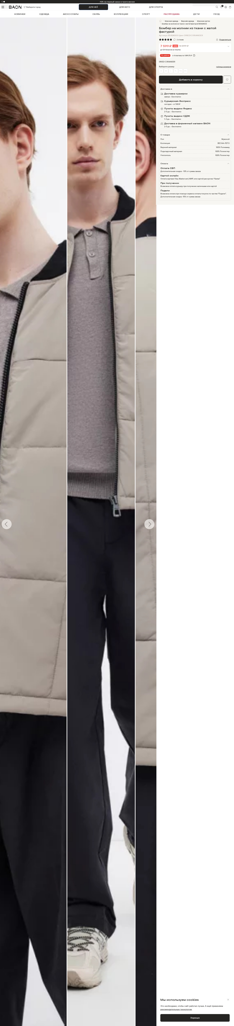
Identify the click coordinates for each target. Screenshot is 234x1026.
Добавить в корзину (191, 79)
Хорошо (195, 1017)
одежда (44, 14)
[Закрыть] (228, 999)
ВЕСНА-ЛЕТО (224, 143)
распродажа (171, 14)
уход (216, 14)
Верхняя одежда (187, 21)
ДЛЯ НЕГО (124, 7)
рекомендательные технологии (176, 1009)
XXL (180, 71)
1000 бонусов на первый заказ (117, 2)
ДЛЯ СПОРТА (156, 7)
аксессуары (71, 14)
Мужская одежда (171, 21)
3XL (185, 71)
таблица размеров (223, 67)
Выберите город (29, 7)
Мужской (226, 139)
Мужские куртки (203, 21)
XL (176, 71)
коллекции (121, 14)
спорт (146, 14)
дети (196, 14)
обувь (96, 14)
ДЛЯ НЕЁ (93, 7)
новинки (19, 14)
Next (158, 524)
